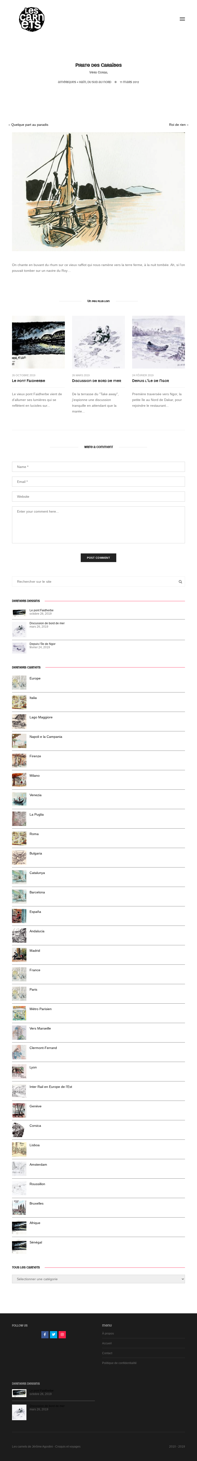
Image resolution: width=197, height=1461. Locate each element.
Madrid (35, 950)
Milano (35, 775)
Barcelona (37, 892)
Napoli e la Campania (46, 737)
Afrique (35, 1223)
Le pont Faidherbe (28, 381)
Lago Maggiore (41, 717)
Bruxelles (36, 1203)
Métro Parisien (41, 1009)
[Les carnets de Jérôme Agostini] (31, 19)
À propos (108, 1333)
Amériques (67, 82)
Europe (35, 678)
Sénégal (36, 1242)
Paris (33, 989)
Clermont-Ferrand (43, 1048)
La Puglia (37, 814)
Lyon (33, 1067)
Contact (107, 1353)
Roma (34, 834)
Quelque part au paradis (29, 125)
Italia (33, 698)
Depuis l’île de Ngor (150, 381)
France (35, 970)
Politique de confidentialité (119, 1363)
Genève (36, 1106)
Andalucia (37, 931)
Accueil (107, 1343)
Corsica (35, 1126)
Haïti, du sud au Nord (95, 82)
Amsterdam (38, 1164)
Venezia (36, 795)
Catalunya (37, 873)
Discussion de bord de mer (96, 381)
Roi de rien (177, 125)
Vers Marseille (40, 1028)
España (35, 912)
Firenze (35, 756)
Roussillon (37, 1184)
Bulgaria (36, 853)
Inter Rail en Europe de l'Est (51, 1087)
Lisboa (35, 1145)
